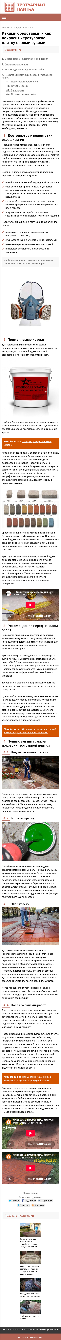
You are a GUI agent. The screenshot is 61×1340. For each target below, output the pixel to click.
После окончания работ (21, 94)
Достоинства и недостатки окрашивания (25, 59)
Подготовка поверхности (22, 81)
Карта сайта (19, 1329)
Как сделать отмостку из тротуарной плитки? (30, 1295)
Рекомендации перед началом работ (23, 69)
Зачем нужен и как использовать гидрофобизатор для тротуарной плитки (29, 1243)
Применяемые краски (15, 64)
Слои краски (15, 90)
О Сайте (7, 1329)
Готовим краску (17, 86)
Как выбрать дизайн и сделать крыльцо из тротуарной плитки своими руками (29, 1270)
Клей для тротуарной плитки (29, 1317)
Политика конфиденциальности (43, 1329)
